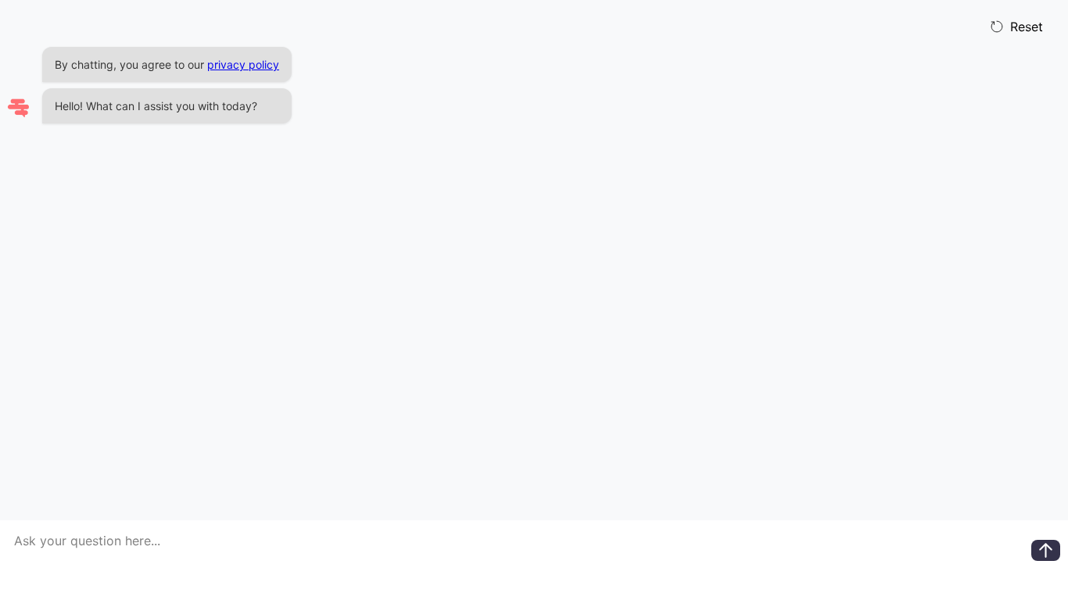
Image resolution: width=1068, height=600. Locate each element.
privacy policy (243, 64)
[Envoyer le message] (1045, 550)
